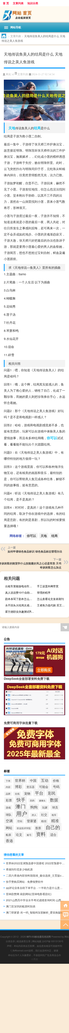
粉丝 (44, 821)
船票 (8, 835)
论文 (19, 834)
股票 (38, 828)
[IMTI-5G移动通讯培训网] (34, 14)
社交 (44, 814)
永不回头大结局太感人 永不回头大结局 (20, 605)
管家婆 (32, 821)
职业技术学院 (24, 828)
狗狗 (34, 806)
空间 (19, 821)
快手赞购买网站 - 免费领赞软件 (24, 882)
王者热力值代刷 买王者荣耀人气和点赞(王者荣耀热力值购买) (52, 605)
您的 (32, 800)
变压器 (30, 787)
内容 (8, 787)
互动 (44, 780)
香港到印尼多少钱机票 (19, 869)
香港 (9, 840)
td (13, 74)
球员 (55, 807)
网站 (9, 827)
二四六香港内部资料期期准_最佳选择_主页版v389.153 (35, 875)
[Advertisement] (34, 998)
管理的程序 (43, 592)
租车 (54, 814)
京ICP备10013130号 (52, 941)
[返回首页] (64, 905)
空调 (9, 820)
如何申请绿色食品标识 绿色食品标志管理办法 (35, 551)
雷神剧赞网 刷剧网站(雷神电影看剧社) (29, 894)
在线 (17, 793)
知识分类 (32, 3)
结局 (37, 127)
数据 (54, 800)
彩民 (52, 793)
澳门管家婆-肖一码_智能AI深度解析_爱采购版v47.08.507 (35, 912)
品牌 (8, 793)
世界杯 (20, 780)
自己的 (53, 827)
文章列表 (18, 3)
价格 (56, 780)
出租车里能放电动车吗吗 (20, 586)
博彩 (18, 786)
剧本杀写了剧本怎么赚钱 (20, 599)
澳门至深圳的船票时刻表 (20, 906)
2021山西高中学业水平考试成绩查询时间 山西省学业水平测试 (35, 900)
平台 (39, 793)
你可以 (52, 437)
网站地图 (36, 941)
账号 (29, 834)
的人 (34, 814)
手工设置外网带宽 (47, 586)
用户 (21, 813)
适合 (53, 834)
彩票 (9, 800)
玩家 (45, 807)
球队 (9, 815)
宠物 (27, 793)
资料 (41, 833)
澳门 (20, 806)
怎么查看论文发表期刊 (50, 599)
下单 (8, 780)
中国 (33, 780)
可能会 (43, 786)
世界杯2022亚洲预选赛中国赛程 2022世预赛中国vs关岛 (35, 863)
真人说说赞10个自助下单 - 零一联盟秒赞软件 (20, 592)
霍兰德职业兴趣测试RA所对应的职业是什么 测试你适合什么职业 (20, 611)
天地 (11, 127)
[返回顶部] (64, 924)
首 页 (6, 3)
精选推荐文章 (23, 941)
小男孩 (34, 959)
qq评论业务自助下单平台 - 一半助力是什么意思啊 (35, 888)
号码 (56, 786)
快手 (20, 799)
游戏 (8, 807)
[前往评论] (64, 914)
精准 (55, 820)
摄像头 (42, 800)
